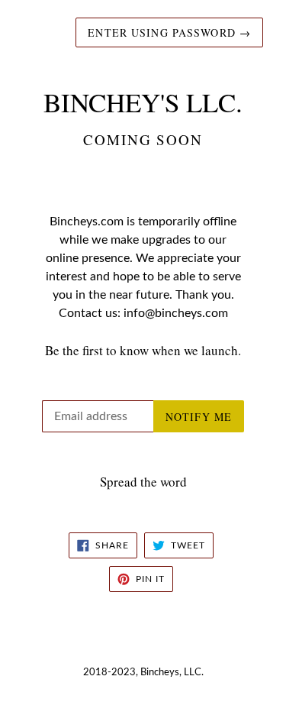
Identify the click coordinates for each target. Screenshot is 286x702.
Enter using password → (169, 32)
